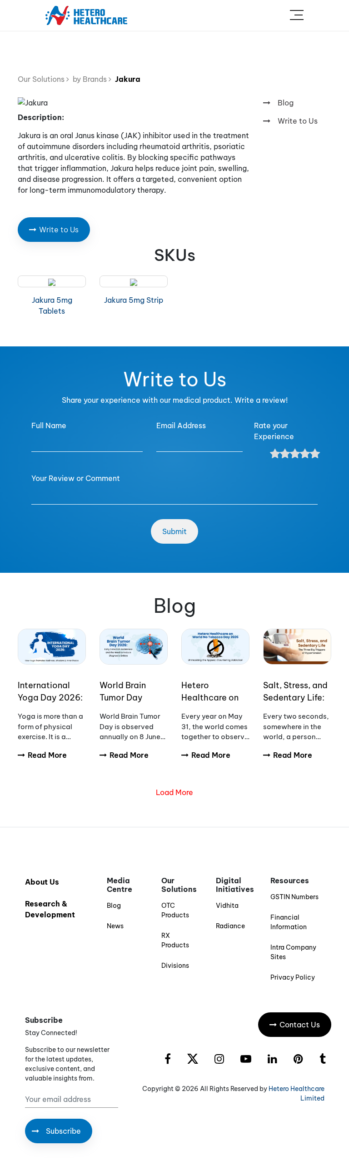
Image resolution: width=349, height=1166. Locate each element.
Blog (286, 102)
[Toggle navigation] (297, 15)
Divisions (175, 965)
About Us (42, 881)
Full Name (48, 425)
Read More (47, 755)
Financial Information (288, 922)
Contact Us (299, 1024)
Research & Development (50, 909)
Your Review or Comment (75, 478)
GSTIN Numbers (294, 897)
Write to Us (298, 120)
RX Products (175, 940)
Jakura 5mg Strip (133, 300)
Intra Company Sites (293, 952)
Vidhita (227, 905)
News (115, 926)
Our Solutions (42, 79)
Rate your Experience (274, 431)
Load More (174, 792)
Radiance (230, 926)
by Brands (89, 79)
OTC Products (175, 910)
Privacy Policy (292, 977)
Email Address (181, 425)
